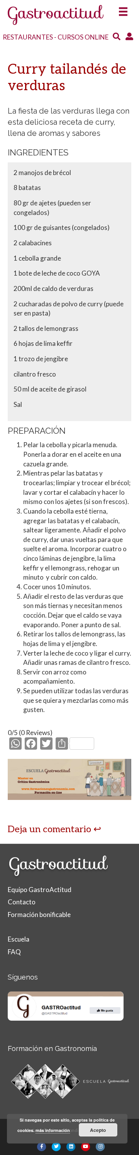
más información (53, 1130)
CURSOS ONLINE (83, 37)
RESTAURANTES (28, 37)
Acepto (98, 1130)
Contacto (22, 902)
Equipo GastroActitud (39, 890)
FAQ (14, 952)
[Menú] (123, 9)
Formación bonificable (39, 914)
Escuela (18, 939)
